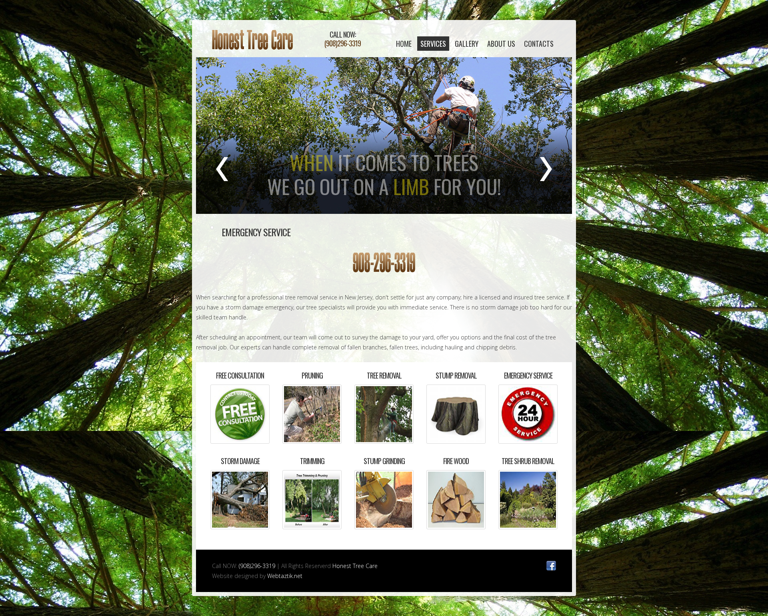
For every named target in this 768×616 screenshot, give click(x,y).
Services (433, 43)
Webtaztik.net (284, 576)
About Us (501, 43)
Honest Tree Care (252, 40)
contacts (539, 43)
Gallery (466, 43)
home (404, 43)
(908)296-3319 (342, 43)
